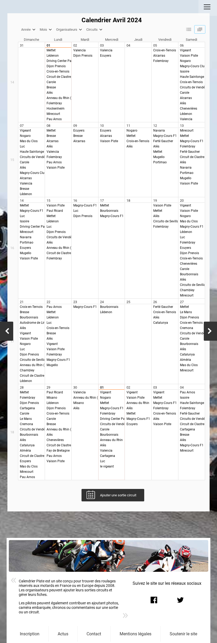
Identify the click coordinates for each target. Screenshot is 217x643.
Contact (94, 633)
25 (128, 302)
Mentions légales (135, 633)
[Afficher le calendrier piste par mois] (199, 29)
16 (75, 201)
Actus (63, 633)
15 (48, 201)
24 (102, 302)
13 (182, 126)
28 (22, 387)
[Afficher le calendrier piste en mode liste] (188, 29)
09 (75, 126)
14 (22, 201)
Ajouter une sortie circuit (118, 495)
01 (48, 45)
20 (182, 201)
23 (75, 302)
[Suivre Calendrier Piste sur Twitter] (180, 600)
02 (75, 45)
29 (48, 387)
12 (155, 126)
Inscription (29, 633)
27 (182, 302)
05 (155, 45)
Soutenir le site (183, 633)
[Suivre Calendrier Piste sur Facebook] (154, 600)
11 (128, 126)
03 (102, 45)
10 (102, 126)
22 (48, 302)
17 (102, 201)
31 (22, 45)
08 (48, 126)
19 (155, 201)
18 (128, 201)
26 (155, 302)
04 (128, 45)
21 (22, 302)
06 (182, 45)
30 (75, 387)
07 (22, 126)
